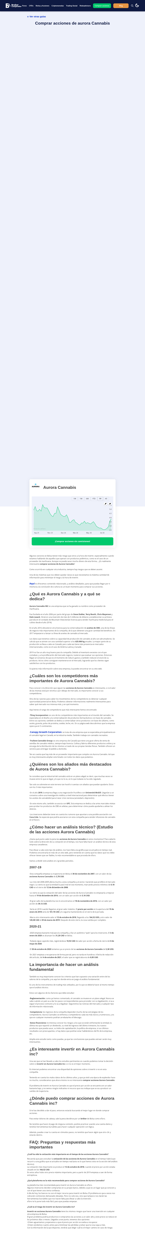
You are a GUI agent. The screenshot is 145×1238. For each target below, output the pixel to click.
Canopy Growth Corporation (46, 732)
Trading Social (71, 6)
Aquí (32, 583)
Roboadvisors (85, 6)
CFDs (31, 6)
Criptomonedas (58, 6)
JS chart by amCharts (39, 528)
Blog (121, 6)
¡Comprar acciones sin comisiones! (72, 541)
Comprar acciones (102, 6)
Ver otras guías (38, 16)
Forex (24, 6)
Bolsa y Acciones (42, 6)
